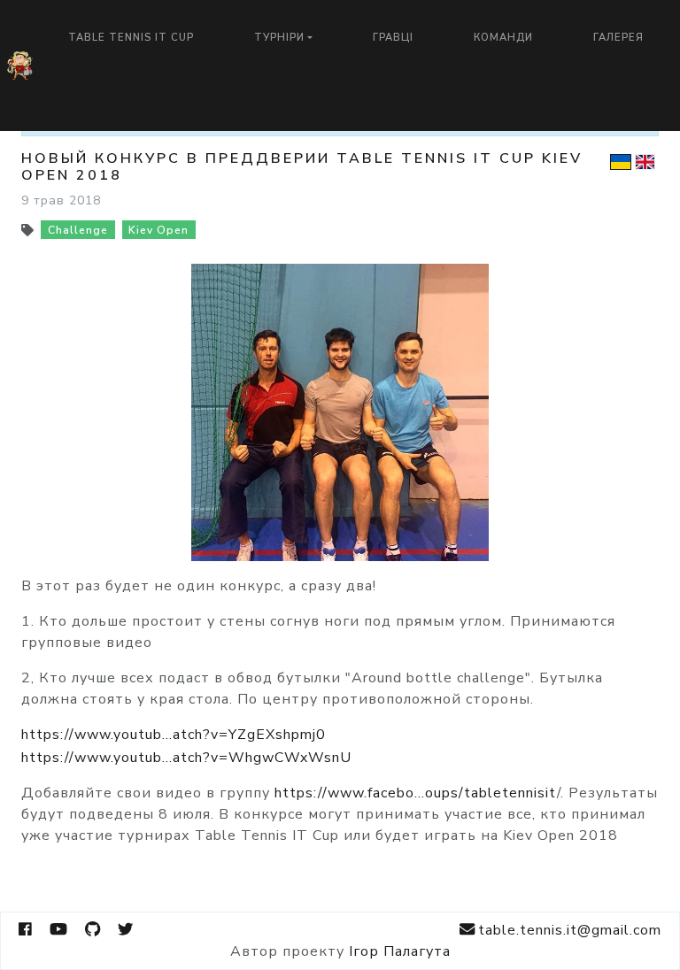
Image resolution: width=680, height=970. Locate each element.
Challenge (78, 230)
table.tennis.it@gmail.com (569, 930)
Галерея (618, 37)
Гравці (393, 37)
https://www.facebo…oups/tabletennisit (415, 793)
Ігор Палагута (400, 951)
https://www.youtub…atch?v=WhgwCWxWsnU (186, 757)
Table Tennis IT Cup (131, 37)
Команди (503, 37)
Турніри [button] (279, 37)
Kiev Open (158, 230)
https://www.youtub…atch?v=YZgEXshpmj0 (173, 734)
